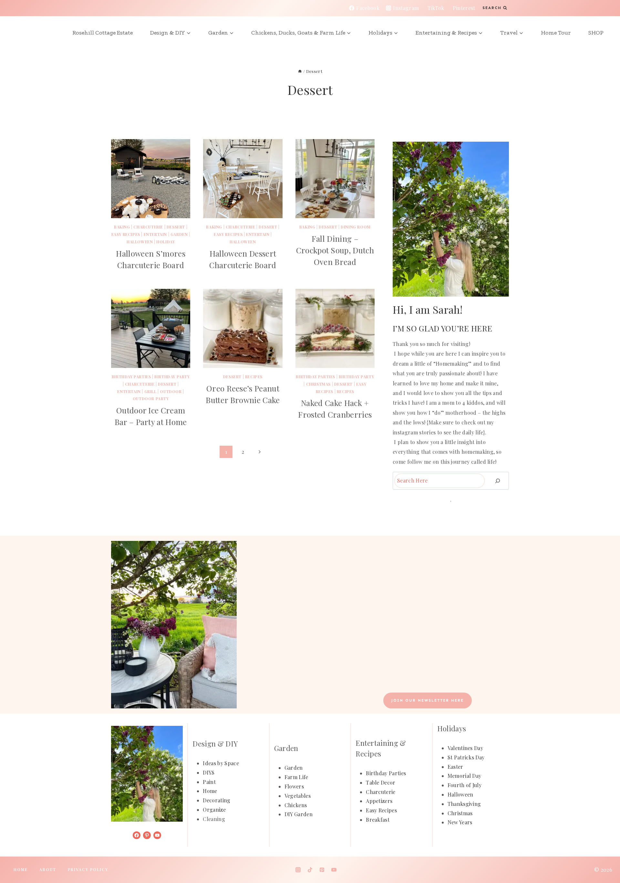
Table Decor (381, 782)
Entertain (155, 234)
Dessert (176, 226)
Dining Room (356, 226)
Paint (209, 781)
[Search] (497, 480)
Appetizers (379, 800)
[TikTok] (310, 870)
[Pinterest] (322, 870)
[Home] (300, 71)
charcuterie (148, 226)
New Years (460, 822)
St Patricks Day (466, 757)
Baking (122, 226)
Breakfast (377, 819)
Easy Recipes (125, 234)
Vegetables (297, 795)
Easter (455, 766)
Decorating (216, 800)
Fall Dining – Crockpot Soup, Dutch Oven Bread (335, 250)
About (47, 869)
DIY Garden (298, 814)
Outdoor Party (151, 398)
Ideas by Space (221, 763)
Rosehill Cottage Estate (102, 32)
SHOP (596, 32)
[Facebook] (286, 870)
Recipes (254, 376)
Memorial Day (464, 775)
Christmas (318, 384)
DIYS (208, 772)
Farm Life (296, 777)
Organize (214, 809)
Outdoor (170, 391)
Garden (179, 234)
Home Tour (556, 32)
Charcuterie (381, 791)
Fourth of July (464, 785)
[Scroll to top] (605, 858)
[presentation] (150, 178)
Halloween (140, 241)
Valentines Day (465, 748)
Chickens (295, 805)
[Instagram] (298, 870)
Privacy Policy (88, 869)
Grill (150, 391)
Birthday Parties (131, 376)
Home (210, 790)
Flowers (294, 786)
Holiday (165, 241)
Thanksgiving (464, 803)
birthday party (172, 376)
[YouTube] (334, 870)
